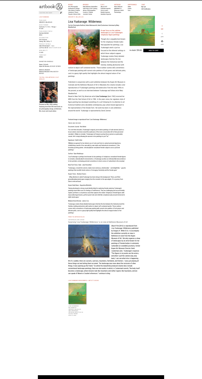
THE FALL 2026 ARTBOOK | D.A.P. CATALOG (49, 78)
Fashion (78, 10)
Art (69, 6)
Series (90, 14)
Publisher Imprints (106, 8)
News (129, 6)
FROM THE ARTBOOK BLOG (76, 217)
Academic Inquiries (106, 14)
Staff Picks (86, 8)
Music (73, 10)
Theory (76, 12)
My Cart (143, 7)
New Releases (86, 6)
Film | (69, 10)
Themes (91, 12)
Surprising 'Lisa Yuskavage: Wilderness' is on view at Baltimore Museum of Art (98, 222)
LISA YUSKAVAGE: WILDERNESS (73, 306)
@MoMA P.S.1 (118, 8)
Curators (85, 12)
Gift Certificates (146, 9)
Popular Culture (72, 14)
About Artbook (118, 6)
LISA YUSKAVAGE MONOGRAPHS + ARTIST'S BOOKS (83, 280)
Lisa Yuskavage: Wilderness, (121, 228)
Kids (79, 14)
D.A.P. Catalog (93, 8)
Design (78, 8)
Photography (74, 6)
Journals (85, 14)
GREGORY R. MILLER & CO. (76, 17)
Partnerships (117, 12)
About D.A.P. (104, 6)
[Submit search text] (61, 13)
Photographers (91, 10)
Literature (71, 12)
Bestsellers (94, 6)
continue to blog (104, 273)
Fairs (129, 10)
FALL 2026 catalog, (52, 104)
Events (129, 8)
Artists (84, 10)
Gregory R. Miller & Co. (45, 22)
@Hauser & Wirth (119, 10)
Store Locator (104, 10)
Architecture (71, 8)
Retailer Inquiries (105, 12)
